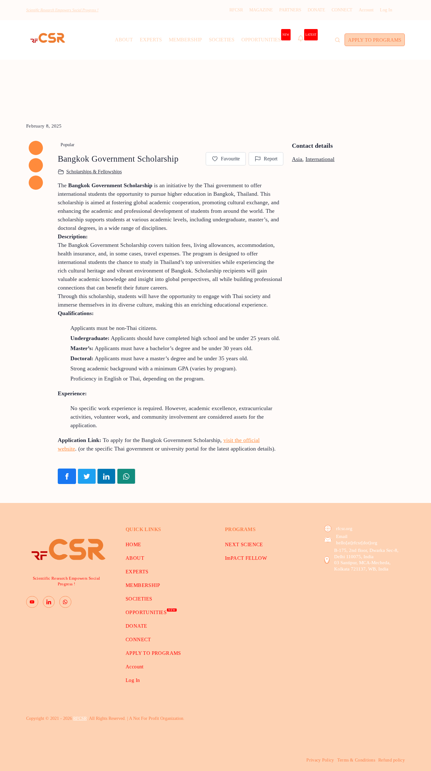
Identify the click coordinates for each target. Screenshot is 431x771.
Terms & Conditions (356, 760)
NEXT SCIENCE (244, 544)
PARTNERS (290, 10)
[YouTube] (32, 602)
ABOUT (124, 39)
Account (366, 10)
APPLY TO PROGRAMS (374, 40)
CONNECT (342, 10)
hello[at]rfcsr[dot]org (356, 542)
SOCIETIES (221, 39)
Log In (386, 10)
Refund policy (391, 760)
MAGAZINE (261, 10)
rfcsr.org (344, 528)
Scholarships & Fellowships (94, 171)
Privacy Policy (320, 760)
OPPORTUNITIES (265, 38)
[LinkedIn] (49, 602)
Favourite (230, 158)
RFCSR (236, 10)
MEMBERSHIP (185, 39)
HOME (133, 544)
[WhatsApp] (65, 602)
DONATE (316, 10)
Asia (297, 159)
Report (270, 158)
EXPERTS (151, 39)
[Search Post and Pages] (337, 40)
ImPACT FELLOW (246, 558)
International (319, 159)
